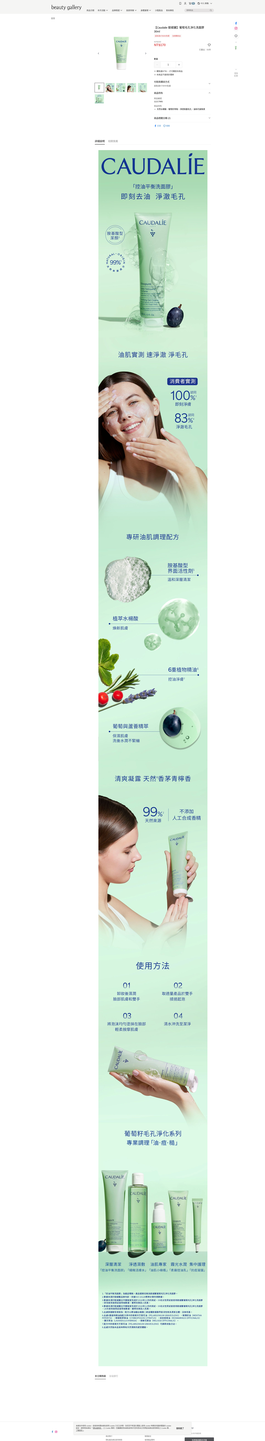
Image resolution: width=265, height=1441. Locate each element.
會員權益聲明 (150, 1440)
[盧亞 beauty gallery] (66, 7)
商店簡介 (109, 1436)
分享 (159, 126)
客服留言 (148, 1436)
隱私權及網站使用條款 (114, 1440)
